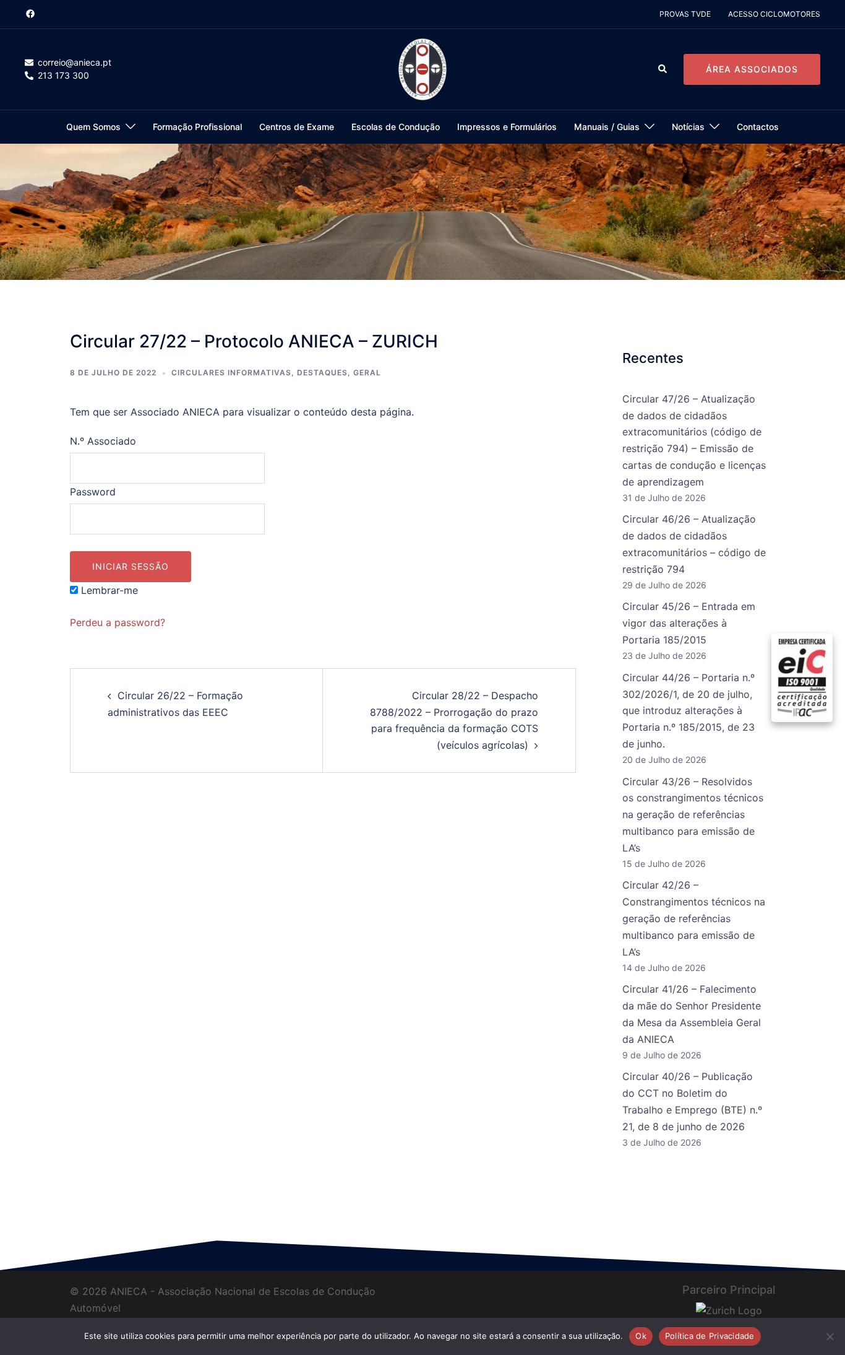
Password (93, 492)
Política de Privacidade (710, 1336)
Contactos (758, 126)
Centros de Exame (296, 126)
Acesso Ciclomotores (774, 14)
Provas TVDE (685, 14)
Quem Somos (93, 126)
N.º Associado (103, 441)
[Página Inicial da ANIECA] (422, 69)
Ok (640, 1336)
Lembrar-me (108, 590)
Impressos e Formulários (507, 126)
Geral (367, 372)
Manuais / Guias (607, 126)
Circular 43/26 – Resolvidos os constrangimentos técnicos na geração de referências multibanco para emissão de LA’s (692, 815)
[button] (663, 69)
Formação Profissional (197, 126)
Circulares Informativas (231, 372)
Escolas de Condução (395, 126)
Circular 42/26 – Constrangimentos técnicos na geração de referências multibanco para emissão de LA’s (693, 918)
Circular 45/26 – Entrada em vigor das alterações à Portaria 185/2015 (688, 623)
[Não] (829, 1336)
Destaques (322, 372)
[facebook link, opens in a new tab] (30, 13)
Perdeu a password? (117, 622)
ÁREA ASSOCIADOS (752, 69)
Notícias (688, 126)
